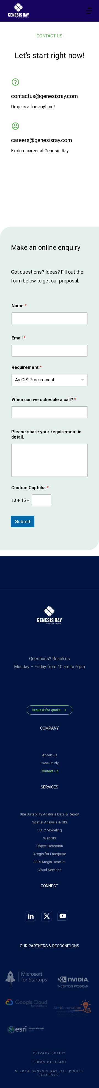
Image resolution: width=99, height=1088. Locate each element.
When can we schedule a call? (44, 399)
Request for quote (46, 710)
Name (19, 305)
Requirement (27, 367)
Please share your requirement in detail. (46, 434)
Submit (22, 521)
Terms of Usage (49, 1062)
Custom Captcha (30, 487)
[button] (89, 10)
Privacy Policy (49, 1053)
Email (19, 338)
